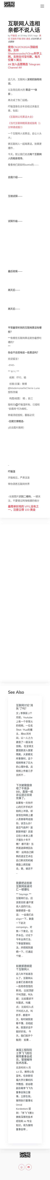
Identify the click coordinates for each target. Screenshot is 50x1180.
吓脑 (19, 38)
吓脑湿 (14, 35)
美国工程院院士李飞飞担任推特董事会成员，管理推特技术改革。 (24, 1056)
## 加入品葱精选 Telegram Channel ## (24, 66)
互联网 (14, 38)
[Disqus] (25, 569)
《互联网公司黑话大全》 (21, 116)
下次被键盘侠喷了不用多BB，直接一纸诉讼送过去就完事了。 (24, 792)
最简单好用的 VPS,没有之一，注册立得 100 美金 (23, 508)
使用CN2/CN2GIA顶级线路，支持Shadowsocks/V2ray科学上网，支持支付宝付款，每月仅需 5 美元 (25, 53)
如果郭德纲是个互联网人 (24, 967)
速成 (28, 38)
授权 (24, 38)
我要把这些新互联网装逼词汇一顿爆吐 (24, 886)
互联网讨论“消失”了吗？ (24, 707)
